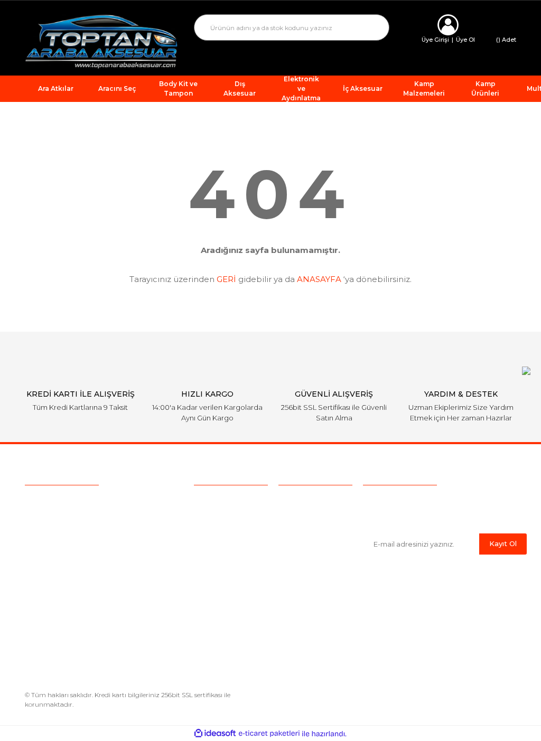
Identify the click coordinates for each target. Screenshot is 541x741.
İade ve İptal (300, 560)
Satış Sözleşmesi (308, 500)
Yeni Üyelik (213, 576)
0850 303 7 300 (91, 503)
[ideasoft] (215, 734)
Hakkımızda (215, 500)
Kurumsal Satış (221, 516)
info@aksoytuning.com (92, 523)
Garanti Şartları (304, 576)
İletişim (207, 593)
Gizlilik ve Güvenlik (311, 544)
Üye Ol (465, 39)
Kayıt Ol (503, 543)
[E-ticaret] (269, 733)
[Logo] (101, 41)
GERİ (226, 279)
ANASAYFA (319, 279)
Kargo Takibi (216, 560)
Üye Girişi (435, 39)
